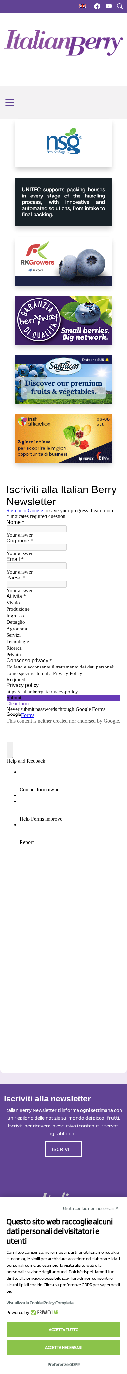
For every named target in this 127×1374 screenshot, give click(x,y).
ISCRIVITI (63, 1149)
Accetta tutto (63, 1329)
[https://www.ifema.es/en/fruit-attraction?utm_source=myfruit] (63, 443)
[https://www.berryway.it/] (63, 325)
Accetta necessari (63, 1347)
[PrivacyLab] (43, 1312)
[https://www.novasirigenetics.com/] (63, 148)
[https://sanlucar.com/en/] (63, 384)
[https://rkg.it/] (63, 266)
